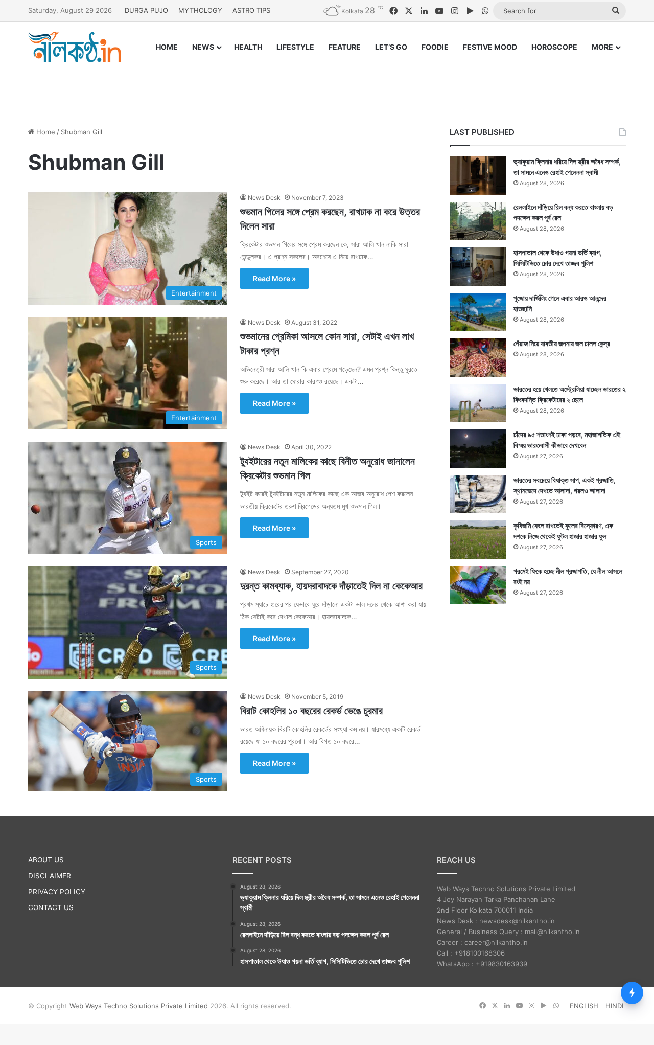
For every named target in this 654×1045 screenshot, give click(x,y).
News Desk (264, 197)
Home (44, 132)
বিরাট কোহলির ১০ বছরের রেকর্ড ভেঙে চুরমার (311, 711)
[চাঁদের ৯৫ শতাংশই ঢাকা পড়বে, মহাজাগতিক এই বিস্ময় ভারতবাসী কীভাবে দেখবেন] (478, 448)
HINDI (614, 1006)
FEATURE (345, 46)
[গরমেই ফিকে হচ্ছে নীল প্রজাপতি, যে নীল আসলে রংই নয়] (478, 585)
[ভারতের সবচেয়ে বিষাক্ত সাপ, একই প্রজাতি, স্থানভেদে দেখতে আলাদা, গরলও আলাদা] (478, 494)
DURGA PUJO (146, 10)
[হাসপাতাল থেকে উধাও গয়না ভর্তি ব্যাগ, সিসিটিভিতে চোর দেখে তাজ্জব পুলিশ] (478, 266)
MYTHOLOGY (200, 10)
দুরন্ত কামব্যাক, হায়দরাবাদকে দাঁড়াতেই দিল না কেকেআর (331, 586)
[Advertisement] (327, 85)
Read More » (274, 278)
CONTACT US (51, 907)
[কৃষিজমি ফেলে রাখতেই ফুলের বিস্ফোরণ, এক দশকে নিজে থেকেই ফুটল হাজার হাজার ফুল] (478, 539)
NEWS (203, 46)
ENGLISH (584, 1006)
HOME (167, 46)
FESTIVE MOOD (490, 46)
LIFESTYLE (295, 46)
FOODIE (435, 46)
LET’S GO (391, 46)
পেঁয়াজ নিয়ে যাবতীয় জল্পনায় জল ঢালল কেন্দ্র (561, 343)
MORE (602, 46)
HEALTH (248, 46)
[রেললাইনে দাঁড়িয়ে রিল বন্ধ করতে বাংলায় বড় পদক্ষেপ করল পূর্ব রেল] (478, 221)
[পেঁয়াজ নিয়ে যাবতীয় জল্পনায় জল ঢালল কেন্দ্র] (478, 357)
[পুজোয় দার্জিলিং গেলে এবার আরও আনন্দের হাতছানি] (478, 312)
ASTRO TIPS (251, 10)
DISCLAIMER (49, 876)
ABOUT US (46, 860)
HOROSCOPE (554, 46)
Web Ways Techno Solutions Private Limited (138, 1006)
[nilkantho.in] (74, 47)
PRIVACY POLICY (56, 892)
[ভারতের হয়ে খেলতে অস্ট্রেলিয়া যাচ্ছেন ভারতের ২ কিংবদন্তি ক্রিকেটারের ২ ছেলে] (478, 403)
